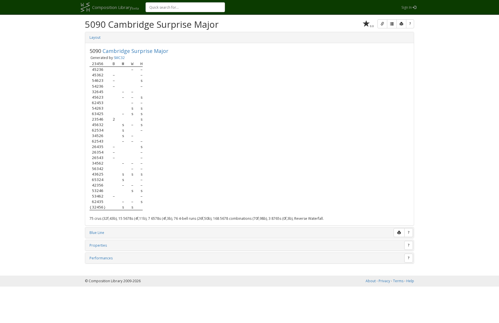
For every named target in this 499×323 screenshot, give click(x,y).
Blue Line (97, 232)
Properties (98, 245)
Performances (101, 258)
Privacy (384, 280)
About (371, 280)
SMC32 (119, 57)
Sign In (407, 7)
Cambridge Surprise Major (135, 50)
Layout (95, 37)
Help (410, 280)
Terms (398, 280)
